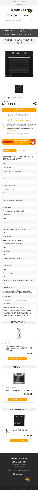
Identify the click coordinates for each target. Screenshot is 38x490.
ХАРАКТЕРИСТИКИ (9, 150)
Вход (16, 4)
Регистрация (22, 4)
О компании (15, 1)
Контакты (23, 1)
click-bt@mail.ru (11, 130)
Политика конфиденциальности (19, 470)
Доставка (14, 34)
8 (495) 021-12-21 (19, 462)
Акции (7, 34)
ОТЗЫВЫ (22, 150)
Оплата (21, 34)
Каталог (8, 31)
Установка (28, 34)
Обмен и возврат (19, 474)
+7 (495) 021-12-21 (21, 15)
